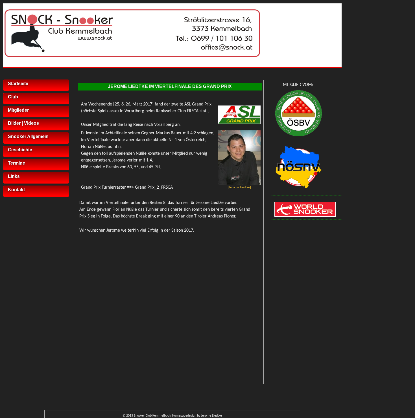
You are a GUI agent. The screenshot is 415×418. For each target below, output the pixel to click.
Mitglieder (18, 110)
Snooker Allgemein (28, 136)
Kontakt (16, 189)
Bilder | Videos (23, 123)
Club (13, 96)
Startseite (18, 83)
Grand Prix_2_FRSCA (154, 187)
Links (14, 176)
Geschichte (20, 149)
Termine (16, 163)
